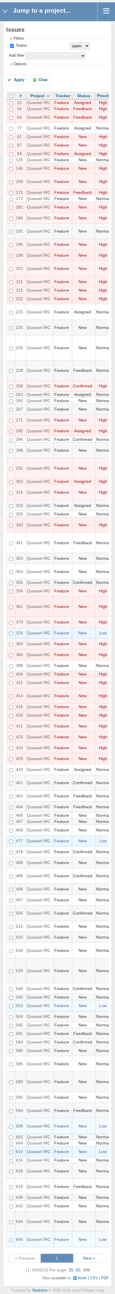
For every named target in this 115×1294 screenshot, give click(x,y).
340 (19, 524)
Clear (43, 80)
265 (19, 400)
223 (19, 312)
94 (19, 153)
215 (19, 290)
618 (19, 1171)
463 (19, 796)
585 (19, 1050)
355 (19, 582)
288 (19, 450)
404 (19, 674)
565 (19, 1025)
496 (19, 889)
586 (19, 1063)
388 (19, 665)
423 (19, 737)
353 (19, 558)
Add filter (16, 55)
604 (19, 1143)
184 (19, 218)
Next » (89, 1258)
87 (19, 145)
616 (19, 1160)
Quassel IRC (38, 102)
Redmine (39, 1290)
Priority (104, 95)
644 (19, 1221)
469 (19, 830)
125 (19, 159)
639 (19, 1197)
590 (19, 1097)
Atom (82, 1278)
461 (19, 782)
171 (19, 192)
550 (19, 997)
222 (19, 298)
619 (19, 1186)
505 (19, 913)
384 (19, 654)
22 (19, 102)
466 (19, 815)
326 (19, 514)
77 (19, 128)
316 (19, 492)
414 (19, 695)
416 (19, 706)
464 (19, 806)
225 (19, 327)
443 (19, 769)
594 (19, 1110)
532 (19, 937)
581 (19, 1033)
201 (19, 268)
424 (19, 747)
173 (19, 198)
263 (19, 394)
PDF (105, 1278)
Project (37, 95)
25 (71, 1270)
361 (19, 606)
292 (19, 468)
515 (19, 926)
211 (19, 281)
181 (19, 207)
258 (19, 386)
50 (78, 1270)
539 (19, 970)
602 (19, 1137)
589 (19, 1081)
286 (19, 439)
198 (19, 255)
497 (19, 900)
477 (19, 840)
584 (19, 1042)
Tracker (62, 95)
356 (19, 591)
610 (19, 1151)
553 (19, 1005)
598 (19, 1126)
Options (20, 64)
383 (19, 643)
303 (19, 481)
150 (19, 181)
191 (19, 231)
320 (19, 505)
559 (19, 1016)
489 (19, 875)
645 (19, 1239)
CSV (94, 1278)
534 (19, 950)
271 (19, 420)
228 (19, 370)
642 (19, 1206)
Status (21, 45)
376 (19, 633)
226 (19, 347)
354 (19, 571)
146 (19, 168)
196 (19, 244)
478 (19, 851)
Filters (19, 38)
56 (19, 108)
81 (19, 136)
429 (19, 758)
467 (19, 821)
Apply (19, 80)
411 (19, 682)
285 (19, 430)
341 (19, 542)
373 (19, 622)
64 (19, 117)
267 (19, 409)
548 (19, 988)
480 (19, 862)
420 (19, 715)
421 (19, 726)
